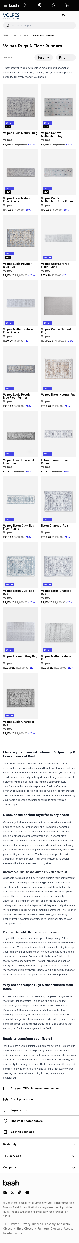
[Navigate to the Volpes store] (11, 16)
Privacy (25, 1224)
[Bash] (5, 35)
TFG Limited (11, 1224)
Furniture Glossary (50, 1228)
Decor (25, 35)
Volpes (15, 35)
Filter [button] (63, 57)
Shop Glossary (26, 1228)
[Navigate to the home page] (14, 5)
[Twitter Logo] (12, 1193)
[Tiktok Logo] (19, 1193)
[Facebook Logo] (27, 1193)
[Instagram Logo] (5, 1193)
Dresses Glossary (44, 1224)
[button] (40, 5)
